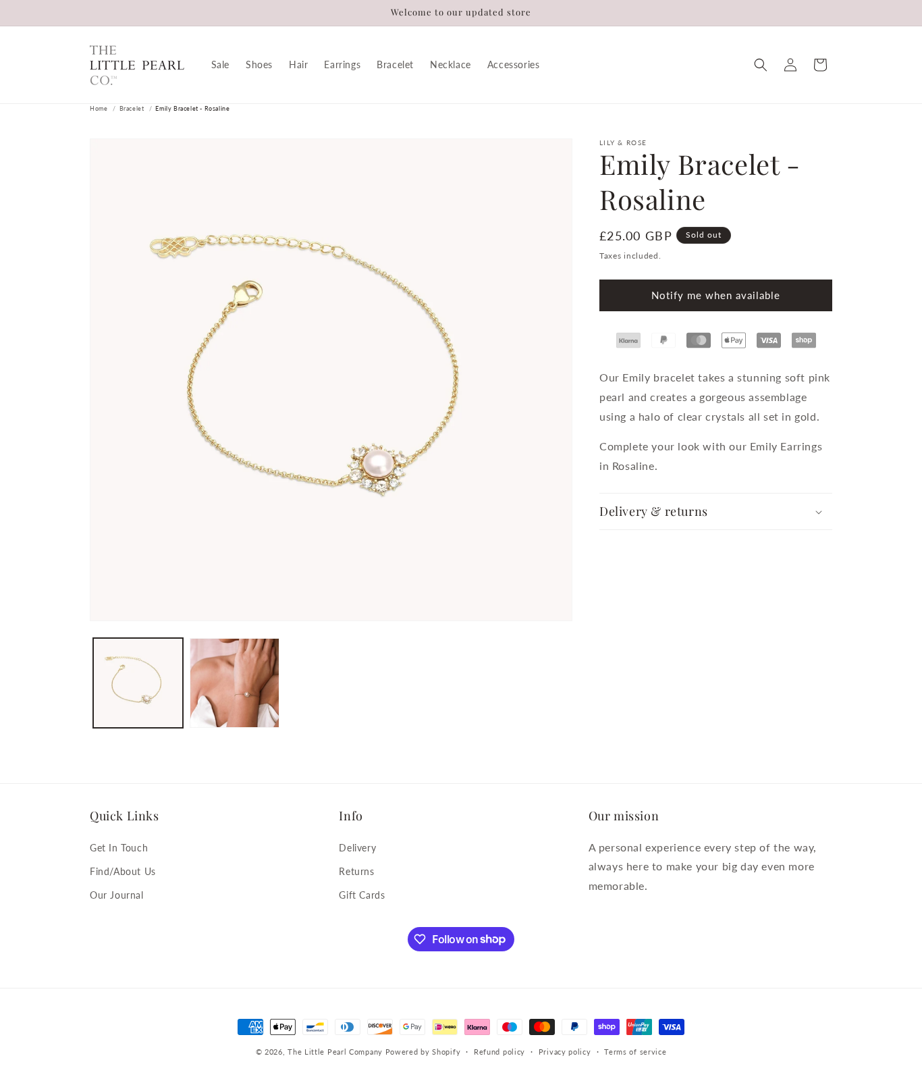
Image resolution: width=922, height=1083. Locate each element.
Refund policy (499, 1051)
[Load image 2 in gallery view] (234, 683)
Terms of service (635, 1051)
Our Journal (117, 894)
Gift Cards (362, 894)
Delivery (357, 847)
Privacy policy (565, 1051)
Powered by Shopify (423, 1051)
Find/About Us (123, 870)
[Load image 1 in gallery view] (138, 683)
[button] (761, 65)
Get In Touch (119, 847)
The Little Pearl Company (335, 1051)
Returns (356, 870)
